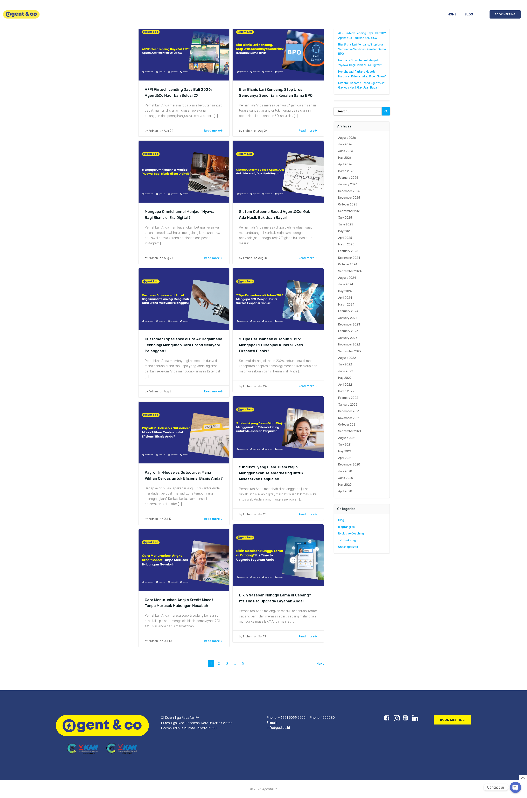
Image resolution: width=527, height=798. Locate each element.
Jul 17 (167, 519)
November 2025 (349, 198)
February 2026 (348, 178)
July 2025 (345, 217)
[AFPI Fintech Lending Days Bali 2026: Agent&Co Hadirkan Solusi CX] (184, 49)
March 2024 (346, 304)
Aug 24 (168, 131)
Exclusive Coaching (351, 533)
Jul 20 (262, 514)
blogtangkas (346, 527)
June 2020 (345, 478)
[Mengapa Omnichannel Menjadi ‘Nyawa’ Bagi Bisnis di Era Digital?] (184, 171)
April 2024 (345, 298)
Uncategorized (348, 547)
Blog (469, 14)
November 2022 (349, 344)
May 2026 (345, 158)
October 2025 (347, 204)
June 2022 (345, 371)
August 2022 (347, 358)
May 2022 (345, 378)
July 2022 (345, 364)
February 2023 (348, 331)
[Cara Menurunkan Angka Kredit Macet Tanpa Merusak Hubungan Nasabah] (184, 560)
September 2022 (349, 351)
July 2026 (345, 144)
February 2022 (348, 398)
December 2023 (349, 324)
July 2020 (345, 471)
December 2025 (349, 191)
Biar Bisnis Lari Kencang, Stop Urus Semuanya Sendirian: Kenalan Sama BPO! (362, 49)
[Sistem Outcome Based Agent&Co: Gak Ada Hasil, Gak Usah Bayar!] (278, 171)
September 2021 (349, 431)
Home (452, 14)
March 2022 (346, 391)
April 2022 (345, 384)
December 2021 (348, 411)
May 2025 (345, 231)
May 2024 (345, 291)
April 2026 (345, 164)
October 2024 (347, 264)
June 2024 (345, 284)
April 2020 (345, 491)
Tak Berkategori (348, 540)
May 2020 (345, 484)
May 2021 (344, 451)
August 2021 (346, 438)
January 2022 (347, 404)
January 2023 (347, 338)
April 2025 (345, 238)
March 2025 (346, 244)
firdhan (153, 131)
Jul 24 (262, 386)
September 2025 (349, 211)
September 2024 (349, 271)
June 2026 (345, 151)
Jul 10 (168, 641)
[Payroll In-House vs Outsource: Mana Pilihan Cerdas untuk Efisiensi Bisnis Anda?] (184, 432)
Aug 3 (167, 391)
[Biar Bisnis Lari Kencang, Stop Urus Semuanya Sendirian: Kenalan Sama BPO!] (278, 49)
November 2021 (348, 418)
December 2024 (349, 258)
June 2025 (345, 224)
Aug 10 (262, 258)
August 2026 (347, 138)
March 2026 (346, 171)
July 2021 (344, 444)
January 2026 (347, 184)
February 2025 (348, 251)
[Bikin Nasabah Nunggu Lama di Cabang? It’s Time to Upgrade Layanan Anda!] (278, 555)
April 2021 (344, 458)
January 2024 (347, 318)
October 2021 (347, 424)
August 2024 (347, 278)
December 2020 (349, 464)
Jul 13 (262, 636)
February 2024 (348, 311)
